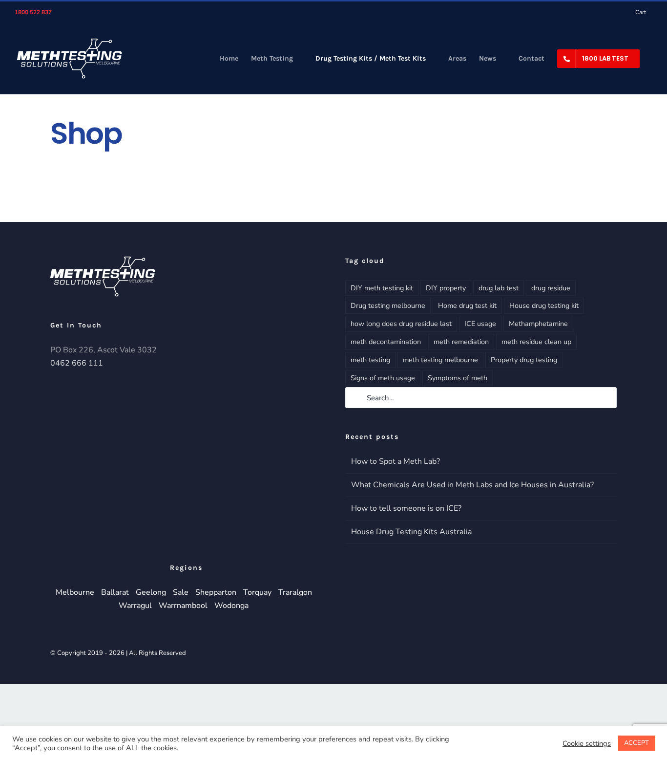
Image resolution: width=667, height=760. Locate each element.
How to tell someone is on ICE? (406, 508)
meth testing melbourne (440, 360)
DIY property (446, 288)
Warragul (135, 605)
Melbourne (75, 592)
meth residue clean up (536, 342)
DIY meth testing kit (382, 288)
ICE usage (480, 323)
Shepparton (215, 592)
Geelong (151, 592)
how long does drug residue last (401, 323)
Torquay (257, 592)
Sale (180, 592)
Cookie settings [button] (587, 743)
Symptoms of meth (457, 378)
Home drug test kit (467, 305)
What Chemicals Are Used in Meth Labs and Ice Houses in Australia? (472, 484)
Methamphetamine (538, 323)
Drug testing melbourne (388, 305)
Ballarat (115, 592)
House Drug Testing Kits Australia (411, 531)
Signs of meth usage (383, 378)
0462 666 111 (76, 363)
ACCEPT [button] (636, 742)
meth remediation (461, 342)
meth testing (370, 360)
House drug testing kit (544, 305)
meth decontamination (386, 342)
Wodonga (231, 605)
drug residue (550, 288)
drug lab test (499, 288)
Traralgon (295, 592)
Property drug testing (524, 360)
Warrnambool (183, 605)
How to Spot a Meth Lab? (395, 461)
